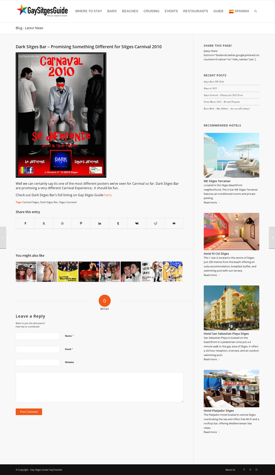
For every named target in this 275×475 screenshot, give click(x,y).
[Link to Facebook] (244, 470)
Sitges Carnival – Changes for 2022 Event (223, 94)
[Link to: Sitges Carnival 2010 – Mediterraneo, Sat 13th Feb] (131, 272)
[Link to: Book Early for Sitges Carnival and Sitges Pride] (152, 272)
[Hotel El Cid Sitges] (231, 231)
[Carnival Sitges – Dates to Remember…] (272, 238)
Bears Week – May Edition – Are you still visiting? (227, 108)
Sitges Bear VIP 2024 (214, 81)
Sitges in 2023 (210, 88)
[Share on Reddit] (155, 223)
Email (69, 349)
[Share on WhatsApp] (62, 223)
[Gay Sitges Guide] (43, 11)
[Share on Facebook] (25, 223)
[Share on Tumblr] (118, 223)
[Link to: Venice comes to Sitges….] (172, 272)
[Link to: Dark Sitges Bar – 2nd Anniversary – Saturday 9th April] (89, 272)
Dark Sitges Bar (49, 202)
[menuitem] (89, 11)
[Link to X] (250, 470)
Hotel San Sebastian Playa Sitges (226, 333)
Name (69, 336)
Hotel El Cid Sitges (216, 253)
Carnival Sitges (30, 202)
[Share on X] (44, 223)
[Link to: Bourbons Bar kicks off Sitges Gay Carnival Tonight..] (68, 272)
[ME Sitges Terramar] (231, 155)
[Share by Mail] (174, 223)
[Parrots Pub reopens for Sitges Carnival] (3, 238)
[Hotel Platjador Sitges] (231, 389)
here (107, 195)
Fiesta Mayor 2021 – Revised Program (222, 101)
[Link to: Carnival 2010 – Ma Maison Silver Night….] (26, 272)
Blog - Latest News (29, 28)
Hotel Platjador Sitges (219, 410)
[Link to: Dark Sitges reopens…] (47, 272)
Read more (210, 202)
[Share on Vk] (137, 223)
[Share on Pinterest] (81, 223)
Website (69, 362)
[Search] (255, 11)
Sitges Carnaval (68, 202)
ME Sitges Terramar (217, 181)
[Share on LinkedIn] (99, 223)
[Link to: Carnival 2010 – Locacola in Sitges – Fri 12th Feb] (110, 272)
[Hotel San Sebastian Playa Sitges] (231, 307)
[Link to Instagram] (256, 470)
